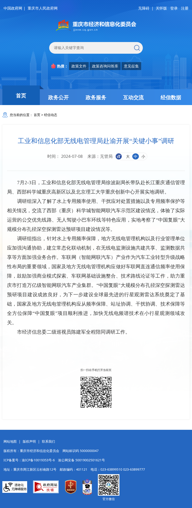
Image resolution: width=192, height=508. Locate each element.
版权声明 (29, 441)
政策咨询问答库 (105, 66)
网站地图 (10, 441)
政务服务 (96, 97)
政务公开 (58, 97)
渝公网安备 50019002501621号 (81, 460)
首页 (21, 95)
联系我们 (48, 441)
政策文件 (78, 66)
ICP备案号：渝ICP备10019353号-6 (29, 460)
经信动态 (50, 115)
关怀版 (161, 8)
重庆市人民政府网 (43, 8)
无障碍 (143, 8)
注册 (184, 8)
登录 (174, 8)
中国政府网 (13, 8)
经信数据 (171, 97)
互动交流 (133, 97)
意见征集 (131, 66)
